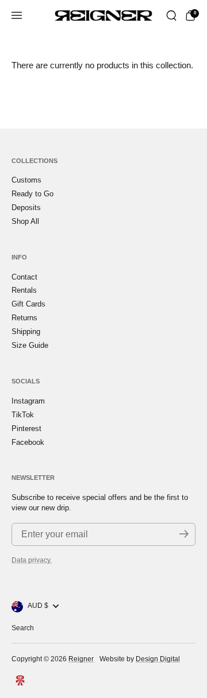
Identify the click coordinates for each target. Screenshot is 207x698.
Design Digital (158, 659)
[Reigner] (103, 15)
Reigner (81, 659)
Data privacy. (32, 560)
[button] (171, 15)
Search (23, 628)
